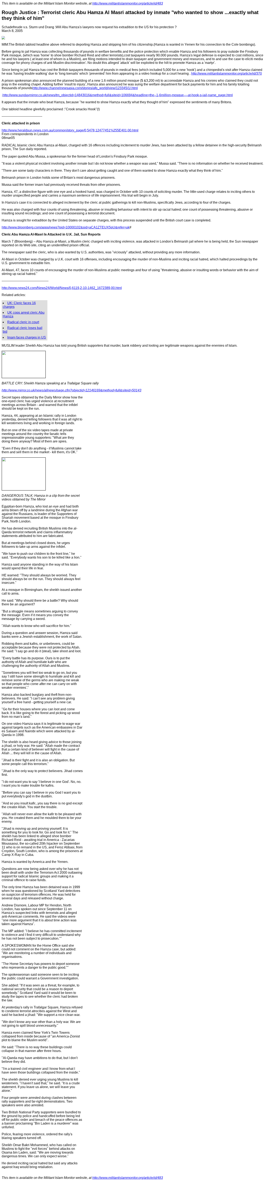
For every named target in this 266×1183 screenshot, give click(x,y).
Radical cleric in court (23, 322)
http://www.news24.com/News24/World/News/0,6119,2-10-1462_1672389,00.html (62, 288)
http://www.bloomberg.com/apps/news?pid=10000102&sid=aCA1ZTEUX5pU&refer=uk (65, 227)
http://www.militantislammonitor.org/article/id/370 (226, 73)
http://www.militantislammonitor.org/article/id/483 (127, 3)
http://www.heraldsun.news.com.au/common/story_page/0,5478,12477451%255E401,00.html (70, 130)
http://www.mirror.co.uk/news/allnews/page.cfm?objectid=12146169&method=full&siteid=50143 (71, 390)
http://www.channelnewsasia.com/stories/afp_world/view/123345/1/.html (85, 88)
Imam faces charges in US (26, 337)
